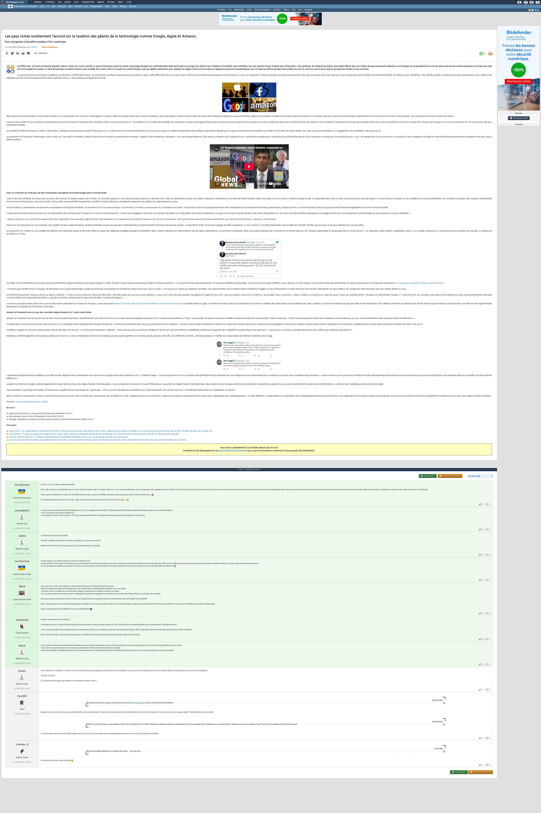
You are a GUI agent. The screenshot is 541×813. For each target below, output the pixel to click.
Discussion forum (520, 118)
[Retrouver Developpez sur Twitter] (532, 10)
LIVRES (249, 10)
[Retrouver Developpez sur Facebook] (535, 10)
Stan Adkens (31, 47)
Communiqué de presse (28, 402)
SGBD (107, 6)
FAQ (60, 2)
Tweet (44, 402)
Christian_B (22, 744)
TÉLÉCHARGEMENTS (262, 10)
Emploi (100, 2)
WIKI (294, 10)
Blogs (67, 2)
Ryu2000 (22, 696)
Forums (38, 2)
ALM (53, 6)
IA (48, 6)
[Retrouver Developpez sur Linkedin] (538, 10)
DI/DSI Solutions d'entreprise (25, 6)
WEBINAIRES (239, 10)
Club (128, 2)
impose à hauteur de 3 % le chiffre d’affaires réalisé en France (146, 303)
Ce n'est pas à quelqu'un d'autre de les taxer (419, 283)
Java (70, 6)
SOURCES (277, 10)
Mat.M (22, 586)
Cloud (42, 6)
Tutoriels (50, 2)
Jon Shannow (22, 485)
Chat (76, 2)
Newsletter (88, 2)
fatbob (22, 645)
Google (242, 75)
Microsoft (62, 6)
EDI (86, 6)
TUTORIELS (221, 10)
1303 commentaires (49, 47)
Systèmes (132, 6)
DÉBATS (286, 10)
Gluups (22, 671)
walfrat (22, 536)
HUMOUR (308, 10)
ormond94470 (22, 510)
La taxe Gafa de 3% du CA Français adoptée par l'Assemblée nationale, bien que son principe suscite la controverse (68, 437)
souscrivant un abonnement (233, 450)
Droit (120, 2)
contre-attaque (139, 703)
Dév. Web (78, 6)
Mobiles (123, 6)
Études (111, 2)
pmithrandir (22, 620)
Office (114, 6)
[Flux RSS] (529, 10)
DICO (300, 10)
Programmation (96, 6)
